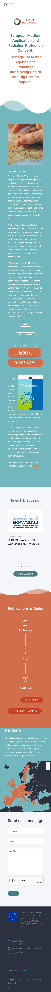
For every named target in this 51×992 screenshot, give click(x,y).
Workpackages (25, 335)
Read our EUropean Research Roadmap (25, 363)
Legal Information (19, 952)
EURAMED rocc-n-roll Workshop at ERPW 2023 (23, 542)
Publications (32, 700)
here (35, 466)
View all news (25, 574)
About (25, 324)
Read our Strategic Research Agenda (24, 353)
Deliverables (26, 346)
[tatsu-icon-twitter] (8, 989)
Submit (13, 893)
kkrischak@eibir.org (20, 944)
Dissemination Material (24, 711)
